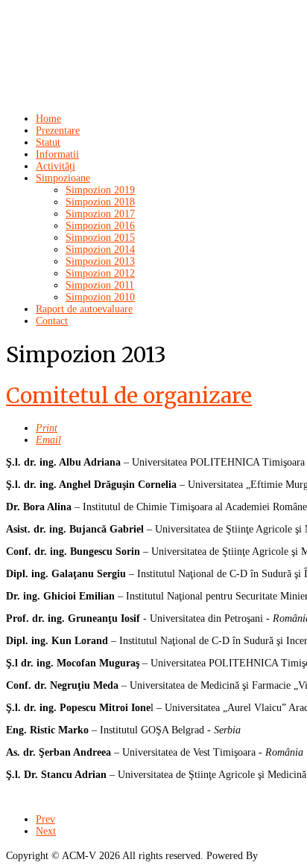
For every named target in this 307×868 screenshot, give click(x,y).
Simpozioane (63, 178)
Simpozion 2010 (100, 297)
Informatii (57, 154)
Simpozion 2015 (100, 237)
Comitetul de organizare (129, 395)
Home (48, 118)
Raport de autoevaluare (84, 309)
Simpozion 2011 (100, 285)
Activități (55, 166)
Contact (52, 321)
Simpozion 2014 (100, 249)
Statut (48, 142)
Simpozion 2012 (100, 273)
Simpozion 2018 (100, 202)
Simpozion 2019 (100, 190)
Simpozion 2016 (100, 225)
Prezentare (58, 130)
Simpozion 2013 (100, 261)
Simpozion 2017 (100, 213)
